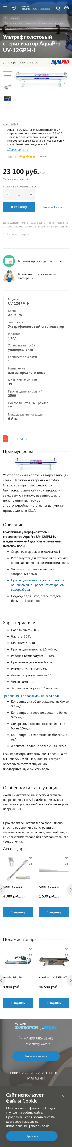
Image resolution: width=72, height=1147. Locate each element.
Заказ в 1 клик (52, 207)
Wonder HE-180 (12, 977)
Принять (32, 1136)
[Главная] (5, 18)
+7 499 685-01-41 (38, 1038)
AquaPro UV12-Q (49, 886)
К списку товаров (18, 234)
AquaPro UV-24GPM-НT (53, 977)
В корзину (19, 207)
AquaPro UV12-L (12, 886)
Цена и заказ (30, 62)
